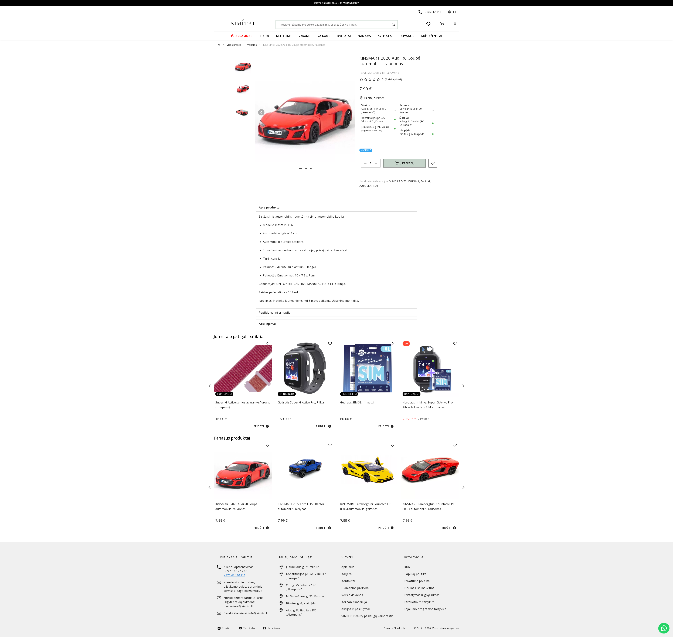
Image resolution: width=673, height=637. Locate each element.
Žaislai (425, 181)
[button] (452, 11)
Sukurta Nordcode (395, 628)
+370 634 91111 (234, 575)
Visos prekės (234, 44)
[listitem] (243, 571)
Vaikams (252, 44)
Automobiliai (368, 185)
